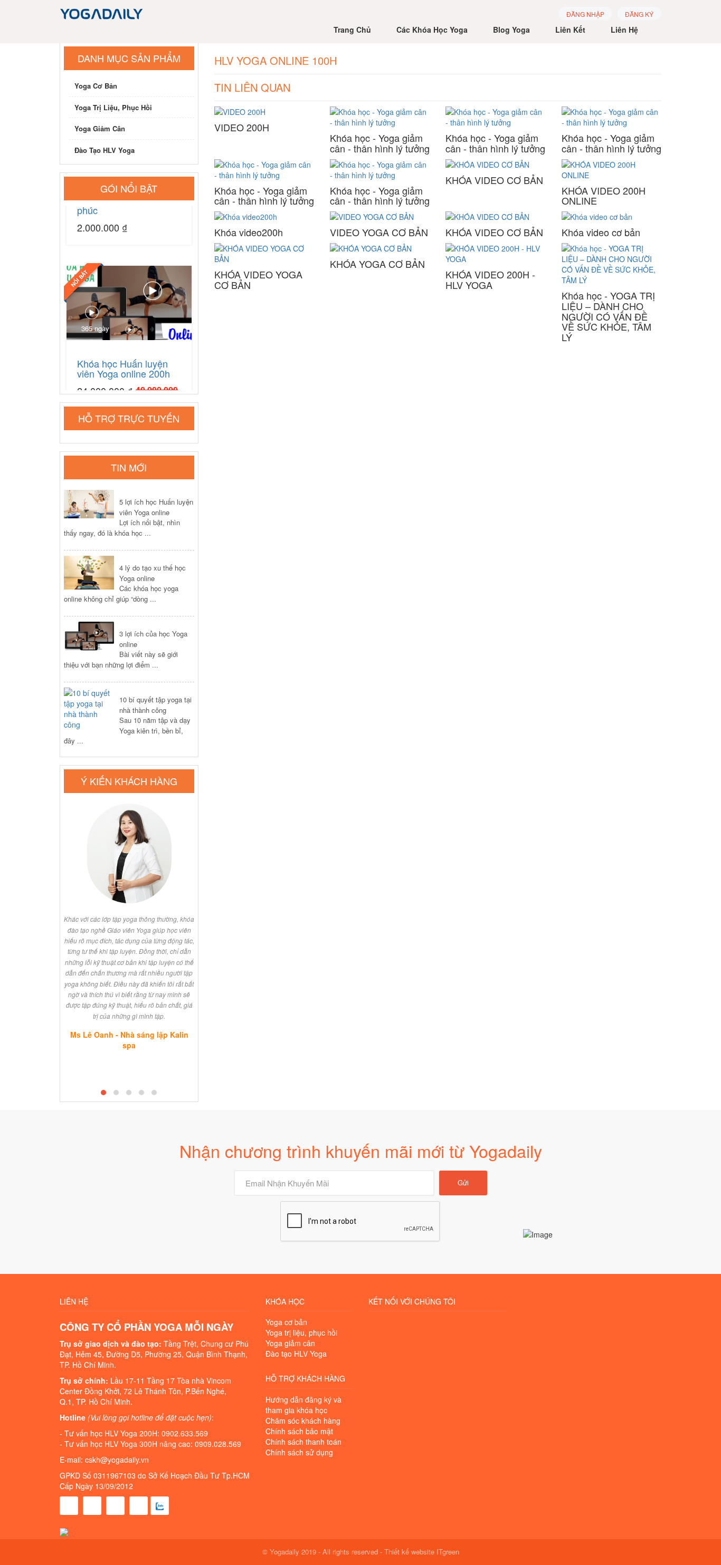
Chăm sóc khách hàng (302, 1420)
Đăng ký (639, 13)
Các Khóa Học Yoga (432, 29)
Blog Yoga (511, 29)
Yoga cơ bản (95, 86)
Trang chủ (352, 29)
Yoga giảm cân (99, 128)
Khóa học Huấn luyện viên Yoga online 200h (123, 357)
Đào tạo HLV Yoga (104, 150)
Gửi (463, 1182)
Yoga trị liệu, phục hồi (113, 107)
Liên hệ (624, 29)
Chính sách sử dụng (299, 1452)
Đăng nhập (585, 13)
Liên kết (570, 29)
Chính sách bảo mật (299, 1431)
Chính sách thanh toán (303, 1441)
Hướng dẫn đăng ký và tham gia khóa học (303, 1404)
